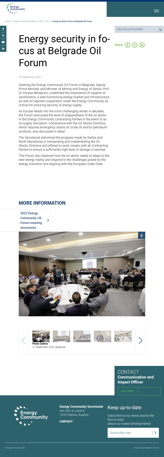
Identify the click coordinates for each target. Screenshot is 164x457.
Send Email (127, 391)
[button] (140, 340)
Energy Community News (25, 21)
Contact (66, 421)
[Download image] (141, 235)
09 (48, 21)
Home (7, 21)
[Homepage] (45, 8)
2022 (41, 21)
